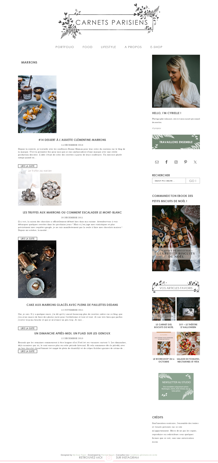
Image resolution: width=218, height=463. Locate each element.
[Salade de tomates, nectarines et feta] (188, 344)
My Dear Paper (79, 455)
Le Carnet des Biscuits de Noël (163, 326)
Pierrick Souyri (107, 455)
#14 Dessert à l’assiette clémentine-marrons (72, 140)
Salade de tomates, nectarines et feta (188, 360)
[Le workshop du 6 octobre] (163, 344)
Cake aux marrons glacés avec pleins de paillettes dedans (72, 304)
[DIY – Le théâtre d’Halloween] (188, 309)
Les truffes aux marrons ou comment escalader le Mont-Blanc (72, 212)
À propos (156, 128)
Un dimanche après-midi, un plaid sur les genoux (72, 333)
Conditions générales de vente (143, 455)
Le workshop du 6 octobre (164, 360)
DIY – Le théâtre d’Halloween (188, 326)
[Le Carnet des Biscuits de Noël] (163, 309)
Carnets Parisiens (109, 21)
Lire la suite (27, 166)
